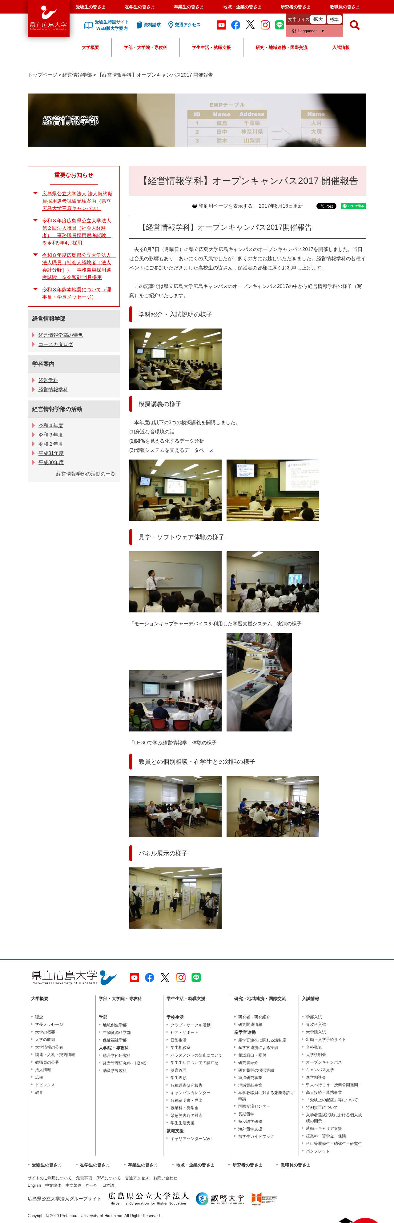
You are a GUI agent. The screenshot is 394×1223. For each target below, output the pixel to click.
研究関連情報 (250, 1024)
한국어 (92, 1185)
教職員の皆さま (345, 6)
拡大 (318, 19)
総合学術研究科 (117, 1055)
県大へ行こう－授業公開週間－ (334, 1084)
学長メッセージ (49, 1024)
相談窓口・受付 (252, 1055)
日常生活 (179, 1040)
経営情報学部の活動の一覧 (85, 473)
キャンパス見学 (320, 1069)
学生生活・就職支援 (211, 47)
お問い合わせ (165, 1178)
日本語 (108, 1185)
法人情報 (43, 1069)
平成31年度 (51, 453)
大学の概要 (45, 1032)
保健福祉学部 (115, 1040)
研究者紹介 (248, 1062)
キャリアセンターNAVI (191, 1138)
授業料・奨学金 (185, 1107)
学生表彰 (179, 1077)
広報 (39, 1077)
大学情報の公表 (49, 1047)
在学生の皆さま (140, 6)
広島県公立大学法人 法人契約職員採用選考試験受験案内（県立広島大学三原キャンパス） (77, 201)
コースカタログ (55, 344)
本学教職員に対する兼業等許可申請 (266, 1095)
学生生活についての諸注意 (195, 1062)
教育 (39, 1092)
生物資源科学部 (117, 1032)
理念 (39, 1017)
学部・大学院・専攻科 (145, 47)
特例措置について (322, 1107)
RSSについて (108, 1178)
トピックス (45, 1084)
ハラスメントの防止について (197, 1055)
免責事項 (84, 1178)
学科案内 (43, 364)
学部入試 (314, 1017)
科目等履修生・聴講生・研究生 (334, 1143)
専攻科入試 (316, 1024)
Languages (308, 31)
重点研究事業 (250, 1077)
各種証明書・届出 (187, 1100)
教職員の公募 (47, 1062)
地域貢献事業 (250, 1085)
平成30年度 (51, 462)
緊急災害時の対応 (187, 1115)
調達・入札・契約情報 (55, 1054)
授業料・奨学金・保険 (326, 1136)
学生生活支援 (183, 1123)
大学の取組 (45, 1039)
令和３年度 (50, 434)
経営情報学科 (53, 389)
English (34, 1185)
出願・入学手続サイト (326, 1039)
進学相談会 (316, 1077)
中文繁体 (74, 1185)
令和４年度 (50, 425)
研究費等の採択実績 (256, 1070)
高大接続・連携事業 (324, 1092)
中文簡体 (53, 1185)
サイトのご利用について (50, 1178)
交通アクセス (137, 1178)
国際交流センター (254, 1106)
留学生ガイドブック (256, 1136)
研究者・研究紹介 (254, 1017)
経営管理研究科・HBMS (125, 1063)
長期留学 (246, 1114)
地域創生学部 (115, 1025)
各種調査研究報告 (187, 1085)
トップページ (42, 75)
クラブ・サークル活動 (191, 1025)
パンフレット (318, 1151)
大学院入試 (316, 1032)
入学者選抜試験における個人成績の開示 (334, 1118)
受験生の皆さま (91, 6)
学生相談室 (181, 1047)
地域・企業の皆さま (242, 6)
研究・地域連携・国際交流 (282, 47)
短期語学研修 (250, 1121)
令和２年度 (50, 444)
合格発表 (314, 1047)
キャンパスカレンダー (191, 1092)
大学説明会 (316, 1054)
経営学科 (48, 380)
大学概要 (90, 47)
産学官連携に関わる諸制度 (262, 1040)
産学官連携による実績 (258, 1047)
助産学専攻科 (115, 1070)
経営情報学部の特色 (60, 335)
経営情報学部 (77, 75)
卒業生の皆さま (189, 6)
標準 (334, 19)
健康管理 (179, 1070)
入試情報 (341, 47)
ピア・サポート (185, 1032)
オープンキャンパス (324, 1062)
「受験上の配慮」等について (332, 1100)
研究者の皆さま (296, 6)
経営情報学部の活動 (57, 409)
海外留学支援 (250, 1129)
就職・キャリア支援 (324, 1128)
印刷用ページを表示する (226, 206)
